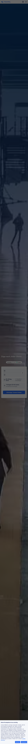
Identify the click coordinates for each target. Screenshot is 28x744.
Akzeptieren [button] (24, 742)
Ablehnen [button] (18, 742)
